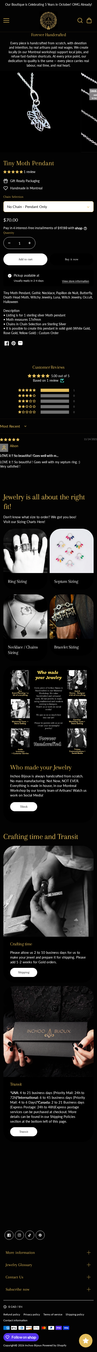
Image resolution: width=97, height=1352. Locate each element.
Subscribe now (18, 1289)
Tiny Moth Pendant (28, 163)
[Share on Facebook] (6, 343)
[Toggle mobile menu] (20, 20)
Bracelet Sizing (66, 647)
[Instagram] (19, 1235)
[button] (89, 20)
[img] (9, 439)
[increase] (29, 243)
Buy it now (71, 259)
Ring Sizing (17, 581)
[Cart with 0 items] (89, 20)
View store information (75, 281)
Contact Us (14, 1277)
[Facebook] (9, 1235)
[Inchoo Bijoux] (48, 20)
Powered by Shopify (54, 1345)
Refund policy (11, 1314)
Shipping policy (75, 1314)
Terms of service (52, 1314)
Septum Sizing (66, 581)
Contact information (15, 1320)
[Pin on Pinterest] (13, 343)
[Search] (80, 20)
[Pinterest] (40, 1235)
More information (20, 1252)
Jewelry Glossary (19, 1264)
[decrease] (9, 243)
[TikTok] (29, 1235)
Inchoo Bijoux (33, 1345)
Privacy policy (31, 1314)
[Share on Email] (20, 343)
